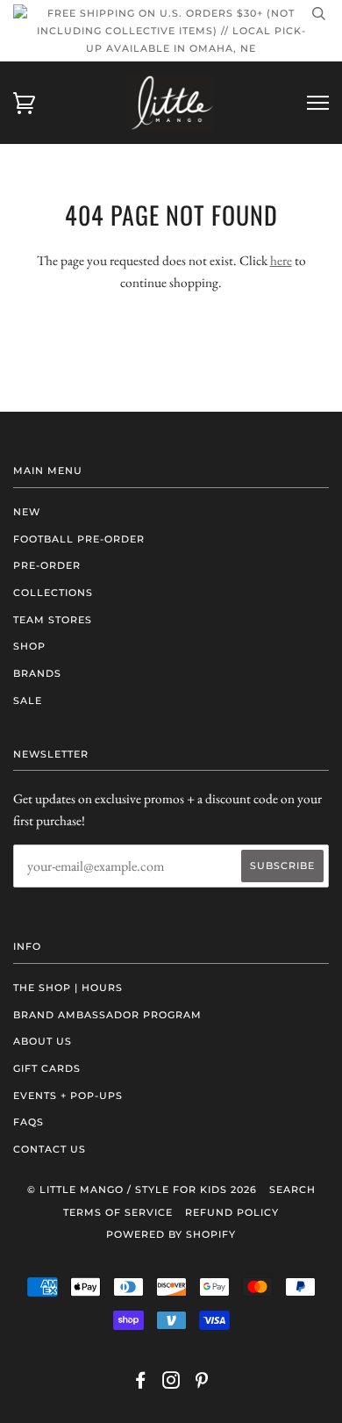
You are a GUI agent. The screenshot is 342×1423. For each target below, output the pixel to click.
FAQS (28, 1122)
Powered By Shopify (171, 1234)
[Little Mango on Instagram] (171, 1383)
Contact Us (49, 1149)
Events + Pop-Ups (68, 1095)
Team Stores (52, 620)
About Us (42, 1041)
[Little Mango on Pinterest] (202, 1383)
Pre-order (47, 565)
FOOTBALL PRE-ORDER (79, 539)
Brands (37, 673)
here (281, 260)
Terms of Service (118, 1212)
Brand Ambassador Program (107, 1015)
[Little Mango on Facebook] (141, 1383)
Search (292, 1189)
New (26, 512)
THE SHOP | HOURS (68, 987)
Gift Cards (47, 1068)
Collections (53, 592)
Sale (27, 700)
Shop (29, 646)
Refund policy (232, 1212)
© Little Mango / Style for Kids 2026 (142, 1189)
